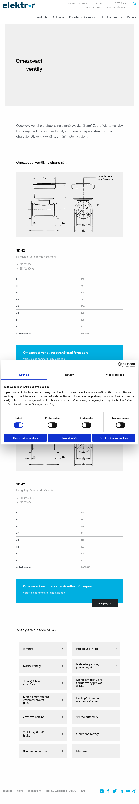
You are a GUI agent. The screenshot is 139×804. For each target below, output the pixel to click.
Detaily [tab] (69, 375)
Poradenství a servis (82, 17)
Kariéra (131, 17)
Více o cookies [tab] (115, 375)
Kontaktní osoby (117, 7)
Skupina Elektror (111, 17)
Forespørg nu (104, 603)
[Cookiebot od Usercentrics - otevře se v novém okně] (120, 364)
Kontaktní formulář (77, 3)
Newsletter (92, 7)
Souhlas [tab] (24, 375)
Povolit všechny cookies (114, 438)
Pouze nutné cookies (25, 438)
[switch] (52, 425)
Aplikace (58, 17)
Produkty (41, 17)
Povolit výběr (69, 438)
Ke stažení (102, 3)
